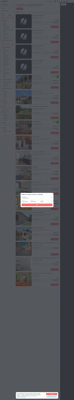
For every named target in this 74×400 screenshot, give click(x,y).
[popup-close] (52, 194)
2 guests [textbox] (42, 201)
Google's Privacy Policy (21, 397)
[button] (51, 197)
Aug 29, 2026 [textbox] (25, 201)
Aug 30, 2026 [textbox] (33, 201)
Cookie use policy (31, 396)
